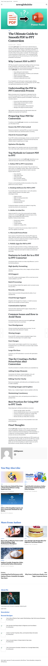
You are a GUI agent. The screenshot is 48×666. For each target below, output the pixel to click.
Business (2, 538)
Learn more (3, 608)
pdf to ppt (14, 69)
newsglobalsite (24, 4)
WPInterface (4, 661)
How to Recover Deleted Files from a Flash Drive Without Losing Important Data (12, 487)
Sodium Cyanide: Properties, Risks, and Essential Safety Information (12, 563)
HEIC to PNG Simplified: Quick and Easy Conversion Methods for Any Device (12, 509)
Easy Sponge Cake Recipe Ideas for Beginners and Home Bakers (35, 541)
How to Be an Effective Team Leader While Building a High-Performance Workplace (12, 542)
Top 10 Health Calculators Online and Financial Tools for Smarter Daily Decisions (35, 487)
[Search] (46, 4)
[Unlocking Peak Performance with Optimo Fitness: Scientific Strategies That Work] (1, 333)
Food (25, 538)
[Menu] (1, 4)
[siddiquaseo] (6, 453)
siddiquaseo (19, 44)
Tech (9, 30)
